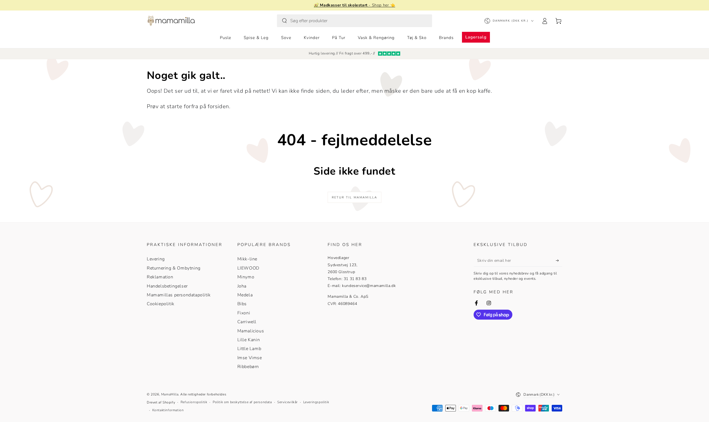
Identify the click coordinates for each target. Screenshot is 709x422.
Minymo (246, 277)
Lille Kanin (248, 340)
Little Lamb (249, 349)
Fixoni (243, 313)
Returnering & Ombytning (174, 268)
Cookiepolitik (160, 304)
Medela (245, 295)
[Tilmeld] (559, 260)
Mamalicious (250, 331)
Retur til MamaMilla (354, 197)
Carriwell (246, 322)
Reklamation (160, 277)
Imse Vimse (249, 358)
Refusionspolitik (194, 402)
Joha (241, 286)
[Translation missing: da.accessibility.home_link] (171, 21)
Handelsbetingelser (167, 286)
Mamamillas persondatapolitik (179, 295)
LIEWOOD (248, 268)
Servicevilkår (287, 402)
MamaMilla (169, 394)
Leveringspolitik (316, 402)
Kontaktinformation (168, 410)
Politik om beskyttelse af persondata (242, 402)
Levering (156, 259)
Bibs (242, 304)
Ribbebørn (248, 367)
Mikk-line (247, 259)
